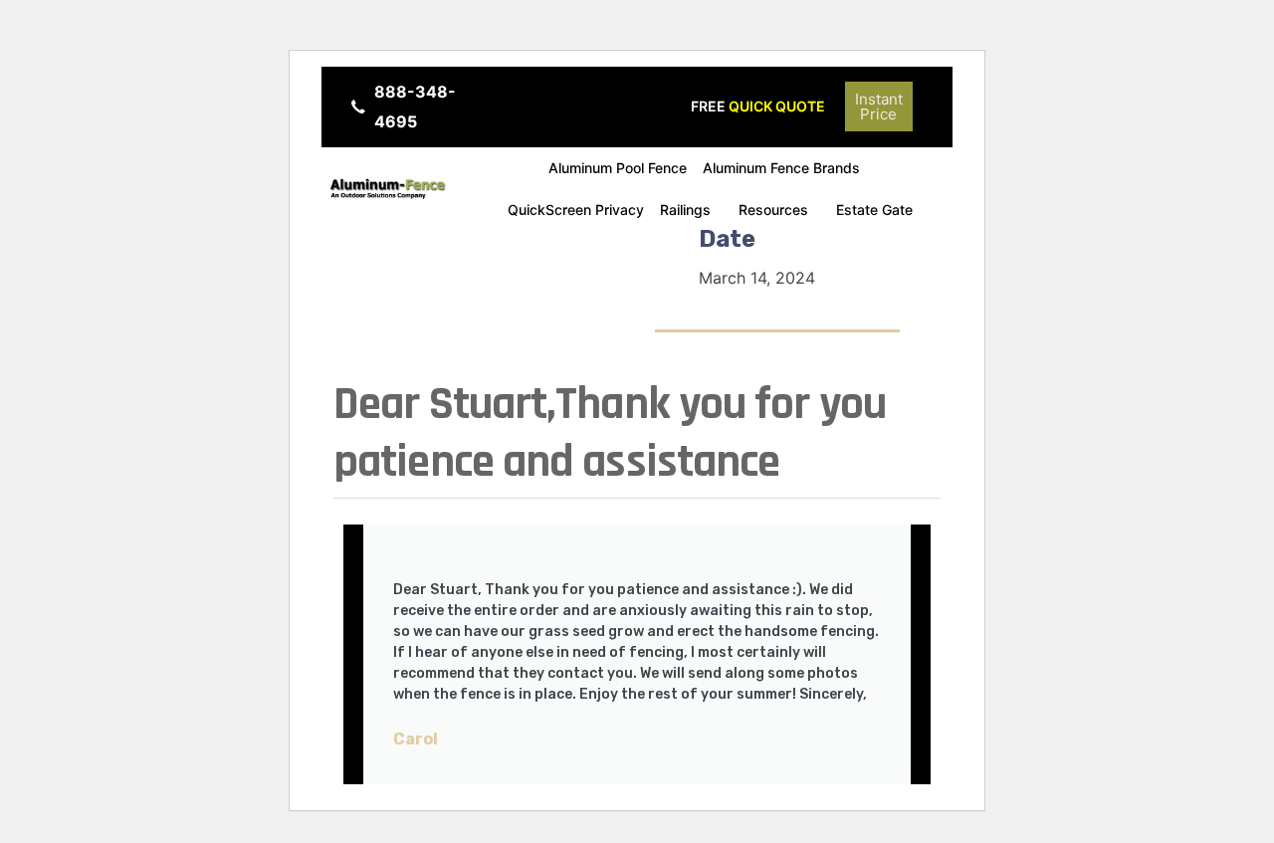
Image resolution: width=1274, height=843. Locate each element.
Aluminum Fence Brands (781, 167)
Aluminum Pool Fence (617, 167)
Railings (685, 209)
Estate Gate (874, 209)
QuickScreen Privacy (576, 209)
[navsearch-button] (939, 102)
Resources (773, 209)
